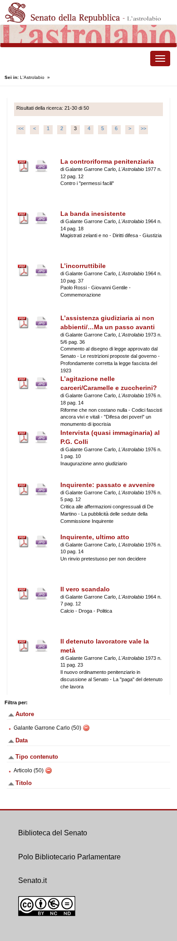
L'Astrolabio (32, 77)
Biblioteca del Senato (52, 833)
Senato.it (32, 880)
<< (21, 128)
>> (143, 128)
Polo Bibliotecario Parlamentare (69, 857)
